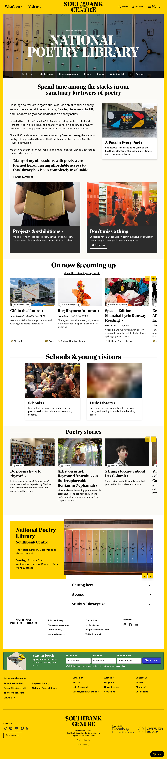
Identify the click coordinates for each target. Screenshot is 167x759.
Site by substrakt (83, 740)
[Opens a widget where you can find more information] (157, 754)
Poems (100, 74)
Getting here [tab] (83, 585)
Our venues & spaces (76, 31)
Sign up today (152, 660)
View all (8, 698)
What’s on (12, 6)
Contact (140, 74)
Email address (124, 656)
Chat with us (14, 735)
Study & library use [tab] (88, 604)
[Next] (153, 278)
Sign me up (98, 245)
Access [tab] (78, 595)
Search (125, 7)
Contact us (91, 620)
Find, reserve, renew (68, 74)
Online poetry (55, 630)
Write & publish (117, 74)
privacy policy (118, 666)
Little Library (92, 625)
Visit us (33, 6)
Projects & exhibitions (97, 630)
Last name (96, 656)
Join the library (46, 74)
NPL (27, 74)
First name (71, 656)
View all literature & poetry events (82, 273)
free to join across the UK (75, 109)
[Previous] (147, 278)
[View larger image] (108, 547)
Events (87, 74)
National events (56, 634)
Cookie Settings (83, 745)
